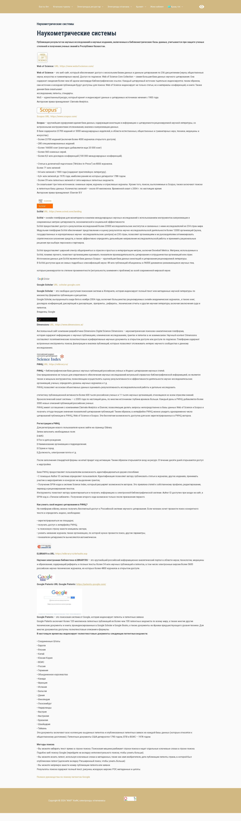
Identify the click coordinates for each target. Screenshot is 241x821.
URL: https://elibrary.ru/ (56, 364)
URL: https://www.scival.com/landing (63, 211)
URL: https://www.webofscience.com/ (74, 66)
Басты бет (44, 6)
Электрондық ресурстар (89, 6)
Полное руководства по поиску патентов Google (63, 777)
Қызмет (139, 6)
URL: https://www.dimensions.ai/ (66, 324)
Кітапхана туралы (61, 6)
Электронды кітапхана (118, 6)
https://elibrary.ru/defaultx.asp (71, 553)
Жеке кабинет (157, 6)
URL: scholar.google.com (67, 284)
